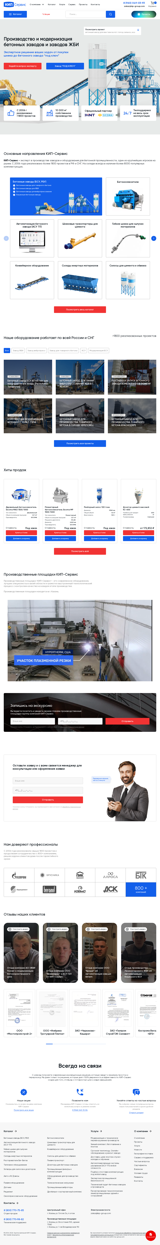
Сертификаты (140, 1165)
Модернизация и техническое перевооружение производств (105, 1139)
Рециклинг (8, 1192)
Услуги (62, 4)
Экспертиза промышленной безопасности (103, 1179)
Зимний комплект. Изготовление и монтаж (106, 1145)
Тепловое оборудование (15, 1165)
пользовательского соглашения (102, 1235)
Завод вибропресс (36, 350)
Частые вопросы (142, 1161)
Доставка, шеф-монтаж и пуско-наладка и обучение (106, 1158)
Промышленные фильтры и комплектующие (59, 1170)
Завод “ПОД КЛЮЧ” (65, 66)
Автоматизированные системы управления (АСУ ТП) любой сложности (105, 1165)
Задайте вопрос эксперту (22, 66)
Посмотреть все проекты (80, 443)
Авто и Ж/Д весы (11, 1176)
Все (7, 350)
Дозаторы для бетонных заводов (62, 1165)
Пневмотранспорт (55, 1160)
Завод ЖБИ (18, 350)
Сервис (72, 4)
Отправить (127, 721)
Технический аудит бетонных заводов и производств (108, 1185)
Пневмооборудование (14, 1183)
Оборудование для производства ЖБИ (62, 1177)
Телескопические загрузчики (60, 1183)
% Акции (46, 14)
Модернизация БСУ (99, 350)
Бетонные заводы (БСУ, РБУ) (29, 181)
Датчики (7, 1187)
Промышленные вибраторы (60, 1187)
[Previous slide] (6, 238)
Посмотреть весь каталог (80, 309)
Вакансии (138, 1169)
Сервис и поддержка (143, 1157)
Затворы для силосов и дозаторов (19, 1169)
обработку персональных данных (72, 727)
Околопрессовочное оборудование (20, 1196)
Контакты (95, 4)
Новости (138, 1150)
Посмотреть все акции (24, 1110)
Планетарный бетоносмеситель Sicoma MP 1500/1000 (59, 509)
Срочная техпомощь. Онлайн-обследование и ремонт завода (105, 1152)
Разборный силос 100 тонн (97, 507)
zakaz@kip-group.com (134, 6)
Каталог (52, 4)
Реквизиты (138, 1177)
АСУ (84, 350)
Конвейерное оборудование (32, 265)
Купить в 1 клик (21, 533)
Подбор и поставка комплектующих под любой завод (107, 1173)
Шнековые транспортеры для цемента (80, 225)
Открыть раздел (136, 1113)
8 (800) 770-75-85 (14, 1210)
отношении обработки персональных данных (131, 1233)
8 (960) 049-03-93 (134, 3)
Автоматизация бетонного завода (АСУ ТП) (32, 225)
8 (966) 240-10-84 (80, 1110)
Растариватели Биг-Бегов (15, 1160)
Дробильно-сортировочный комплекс (64, 1192)
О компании (139, 1138)
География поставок (143, 1154)
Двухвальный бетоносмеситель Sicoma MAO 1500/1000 (21, 508)
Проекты (83, 4)
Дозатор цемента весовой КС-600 (136, 508)
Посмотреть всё (80, 551)
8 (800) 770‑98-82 (14, 1219)
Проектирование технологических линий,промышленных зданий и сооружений (107, 1193)
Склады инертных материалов (80, 265)
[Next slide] (153, 238)
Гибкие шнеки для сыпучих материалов (128, 225)
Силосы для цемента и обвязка (128, 265)
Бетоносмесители (128, 182)
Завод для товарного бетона (63, 350)
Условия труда (141, 1173)
